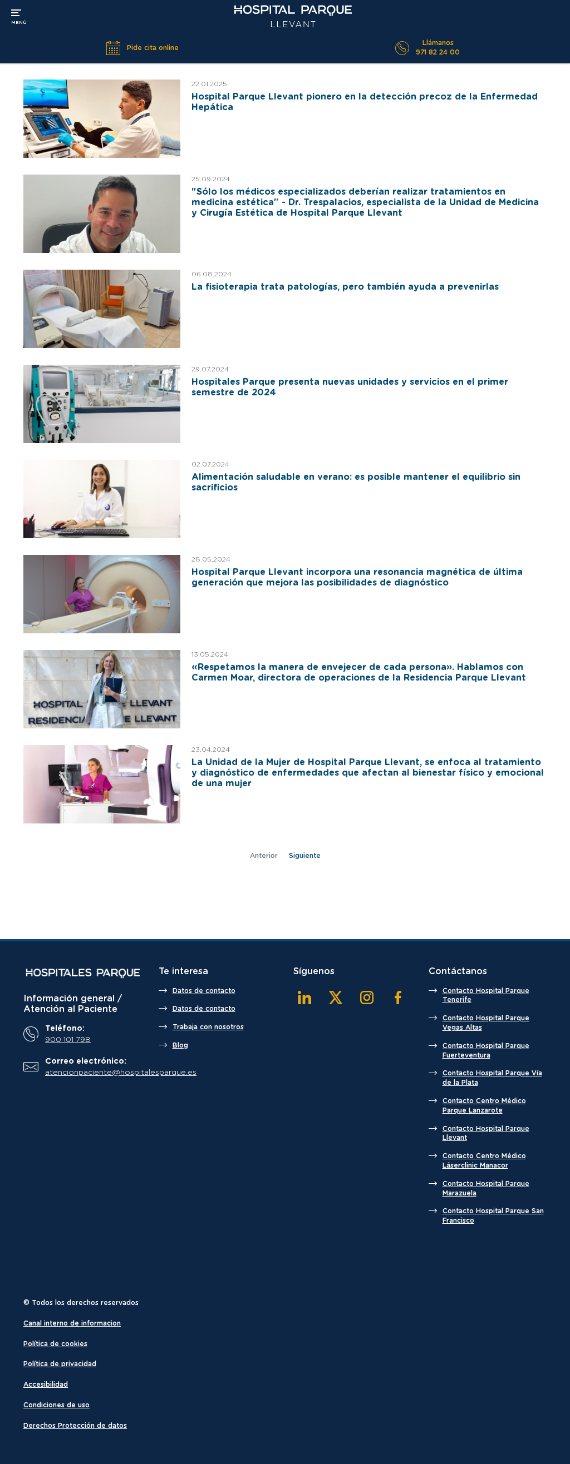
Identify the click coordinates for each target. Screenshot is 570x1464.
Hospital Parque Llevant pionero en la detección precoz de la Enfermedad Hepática (364, 102)
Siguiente (305, 855)
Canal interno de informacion (72, 1323)
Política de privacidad (59, 1364)
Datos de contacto (204, 990)
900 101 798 (68, 1040)
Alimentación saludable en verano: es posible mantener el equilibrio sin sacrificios (355, 482)
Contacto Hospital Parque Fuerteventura (486, 1051)
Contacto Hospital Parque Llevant (486, 1133)
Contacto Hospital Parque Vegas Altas (486, 1023)
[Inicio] (82, 973)
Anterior (264, 855)
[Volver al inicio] (293, 16)
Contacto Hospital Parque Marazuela (486, 1188)
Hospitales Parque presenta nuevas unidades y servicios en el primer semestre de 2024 (349, 387)
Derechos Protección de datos (75, 1425)
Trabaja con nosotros (208, 1027)
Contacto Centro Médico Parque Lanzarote (484, 1106)
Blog (180, 1045)
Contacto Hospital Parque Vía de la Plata (492, 1078)
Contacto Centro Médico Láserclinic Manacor (484, 1161)
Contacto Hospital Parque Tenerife (486, 995)
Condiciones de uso (56, 1405)
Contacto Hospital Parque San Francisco (493, 1216)
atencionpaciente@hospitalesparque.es (92, 1072)
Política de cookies (55, 1344)
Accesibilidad (45, 1384)
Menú (19, 15)
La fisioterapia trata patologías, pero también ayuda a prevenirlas (345, 286)
